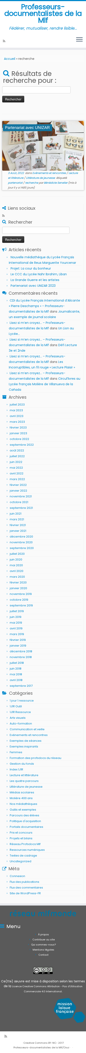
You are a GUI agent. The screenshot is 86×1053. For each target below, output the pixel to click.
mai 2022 (16, 468)
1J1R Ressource (20, 712)
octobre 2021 (19, 502)
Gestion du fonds (22, 764)
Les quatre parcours (24, 781)
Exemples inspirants (24, 746)
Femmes (16, 752)
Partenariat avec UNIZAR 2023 (33, 285)
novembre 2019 (21, 594)
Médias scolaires (22, 792)
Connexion (17, 876)
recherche (32, 183)
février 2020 (18, 582)
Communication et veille (27, 729)
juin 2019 (15, 617)
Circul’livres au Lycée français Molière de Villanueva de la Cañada (44, 384)
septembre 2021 (21, 508)
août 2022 (17, 450)
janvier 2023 (18, 433)
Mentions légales (43, 949)
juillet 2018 (17, 663)
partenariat (15, 183)
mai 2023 (16, 410)
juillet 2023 (17, 404)
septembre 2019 (21, 605)
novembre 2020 (21, 542)
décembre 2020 (21, 536)
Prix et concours (21, 832)
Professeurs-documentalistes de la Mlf (43, 14)
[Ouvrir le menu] (79, 39)
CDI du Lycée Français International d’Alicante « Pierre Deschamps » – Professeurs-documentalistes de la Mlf (44, 306)
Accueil (9, 59)
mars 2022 (17, 479)
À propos (43, 934)
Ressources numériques (27, 850)
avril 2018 (16, 680)
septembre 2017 (21, 686)
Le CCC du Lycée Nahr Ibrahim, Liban (39, 274)
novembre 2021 (21, 496)
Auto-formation (21, 723)
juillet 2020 (17, 554)
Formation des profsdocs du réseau (35, 758)
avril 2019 (16, 628)
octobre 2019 (19, 600)
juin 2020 (16, 559)
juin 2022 (16, 462)
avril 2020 (16, 571)
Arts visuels (18, 718)
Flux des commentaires (26, 887)
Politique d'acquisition (25, 821)
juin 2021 (15, 513)
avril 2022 (16, 473)
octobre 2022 (19, 439)
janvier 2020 (18, 588)
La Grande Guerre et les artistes (35, 280)
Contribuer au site (43, 939)
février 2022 (18, 485)
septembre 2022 (22, 445)
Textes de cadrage (23, 855)
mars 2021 (17, 519)
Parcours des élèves (24, 815)
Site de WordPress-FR (25, 893)
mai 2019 (16, 623)
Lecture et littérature (24, 775)
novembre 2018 (21, 657)
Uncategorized (20, 861)
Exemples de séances (25, 741)
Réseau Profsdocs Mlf (25, 844)
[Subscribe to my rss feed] (5, 41)
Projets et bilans (21, 838)
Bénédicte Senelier (55, 183)
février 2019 (18, 640)
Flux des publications (24, 882)
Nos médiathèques (23, 804)
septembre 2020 (22, 548)
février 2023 (18, 427)
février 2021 (18, 525)
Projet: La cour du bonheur (31, 268)
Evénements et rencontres (49, 173)
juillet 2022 (17, 456)
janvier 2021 (18, 531)
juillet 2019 (17, 611)
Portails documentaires (26, 827)
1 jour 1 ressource (22, 700)
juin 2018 (15, 668)
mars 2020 (17, 577)
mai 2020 (16, 565)
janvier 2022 (18, 491)
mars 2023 (17, 422)
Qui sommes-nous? (43, 944)
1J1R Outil (16, 706)
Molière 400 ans (21, 798)
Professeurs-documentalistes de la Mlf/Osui (41, 1047)
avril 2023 (16, 416)
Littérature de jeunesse (41, 178)
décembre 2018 (21, 651)
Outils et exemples (23, 810)
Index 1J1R (16, 769)
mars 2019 (17, 634)
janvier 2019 (18, 646)
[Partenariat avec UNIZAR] (43, 146)
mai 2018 (16, 674)
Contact (43, 955)
